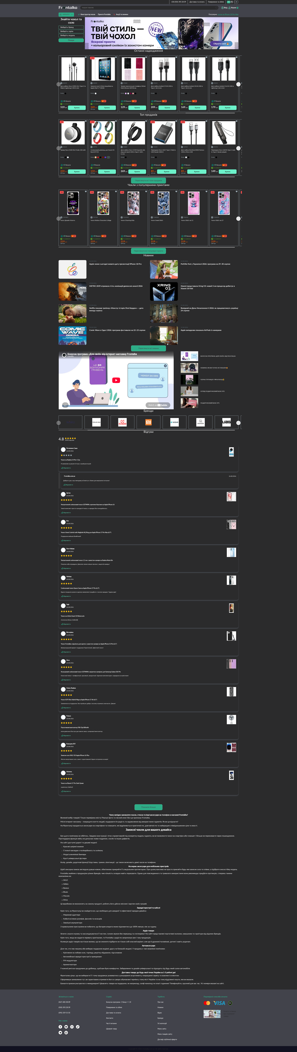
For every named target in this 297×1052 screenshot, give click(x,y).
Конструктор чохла (88, 14)
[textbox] (71, 27)
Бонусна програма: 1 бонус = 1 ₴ (118, 1002)
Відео (160, 1013)
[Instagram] (72, 1027)
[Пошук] (216, 8)
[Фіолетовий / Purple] (105, 157)
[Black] (135, 93)
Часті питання (111, 1023)
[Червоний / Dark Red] (98, 157)
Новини (160, 1007)
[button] (165, 47)
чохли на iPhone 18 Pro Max (228, 14)
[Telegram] (60, 1032)
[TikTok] (77, 1027)
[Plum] (131, 93)
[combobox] (71, 27)
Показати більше (148, 807)
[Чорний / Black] (100, 157)
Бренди (160, 1018)
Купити (76, 108)
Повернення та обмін (216, 2)
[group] (161, 33)
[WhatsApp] (66, 1032)
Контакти (109, 1018)
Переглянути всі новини (148, 348)
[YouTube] (66, 1027)
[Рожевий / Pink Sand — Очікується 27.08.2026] (96, 157)
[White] (128, 93)
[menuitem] (228, 2)
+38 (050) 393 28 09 (178, 2)
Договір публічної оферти (167, 1039)
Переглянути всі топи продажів (148, 180)
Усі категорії (162, 1023)
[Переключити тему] (236, 2)
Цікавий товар (111, 1029)
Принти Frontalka (104, 14)
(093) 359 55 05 (64, 1013)
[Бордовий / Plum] (103, 157)
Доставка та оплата (197, 2)
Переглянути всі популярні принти (148, 251)
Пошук (71, 40)
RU (232, 2)
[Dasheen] (126, 93)
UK (229, 2)
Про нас (161, 1002)
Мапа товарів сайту (165, 1034)
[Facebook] (60, 1027)
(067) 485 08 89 (64, 1002)
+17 (108, 157)
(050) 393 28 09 (64, 1007)
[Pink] (133, 93)
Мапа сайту (162, 1029)
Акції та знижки (122, 14)
